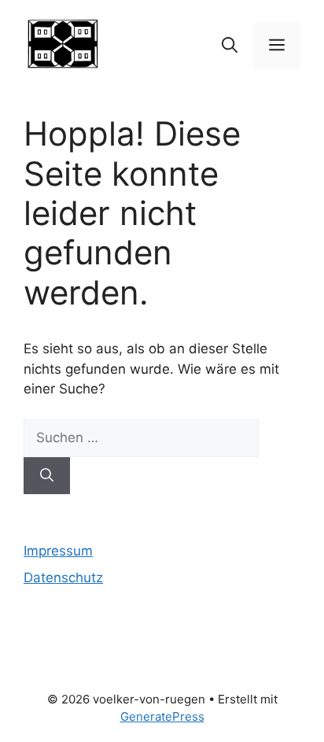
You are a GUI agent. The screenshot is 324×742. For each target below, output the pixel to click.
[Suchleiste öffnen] (229, 45)
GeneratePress (162, 716)
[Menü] (276, 45)
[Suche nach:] (141, 437)
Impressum (58, 551)
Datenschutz (63, 577)
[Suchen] (47, 476)
